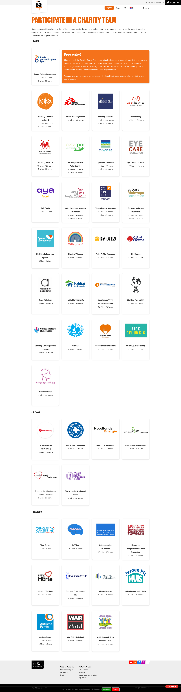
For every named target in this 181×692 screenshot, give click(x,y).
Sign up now (118, 76)
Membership (64, 672)
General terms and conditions (88, 675)
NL (133, 8)
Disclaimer (82, 672)
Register (109, 8)
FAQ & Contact (83, 670)
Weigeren (115, 689)
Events (62, 675)
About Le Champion (66, 670)
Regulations (82, 678)
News (118, 8)
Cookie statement (97, 689)
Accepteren (106, 689)
